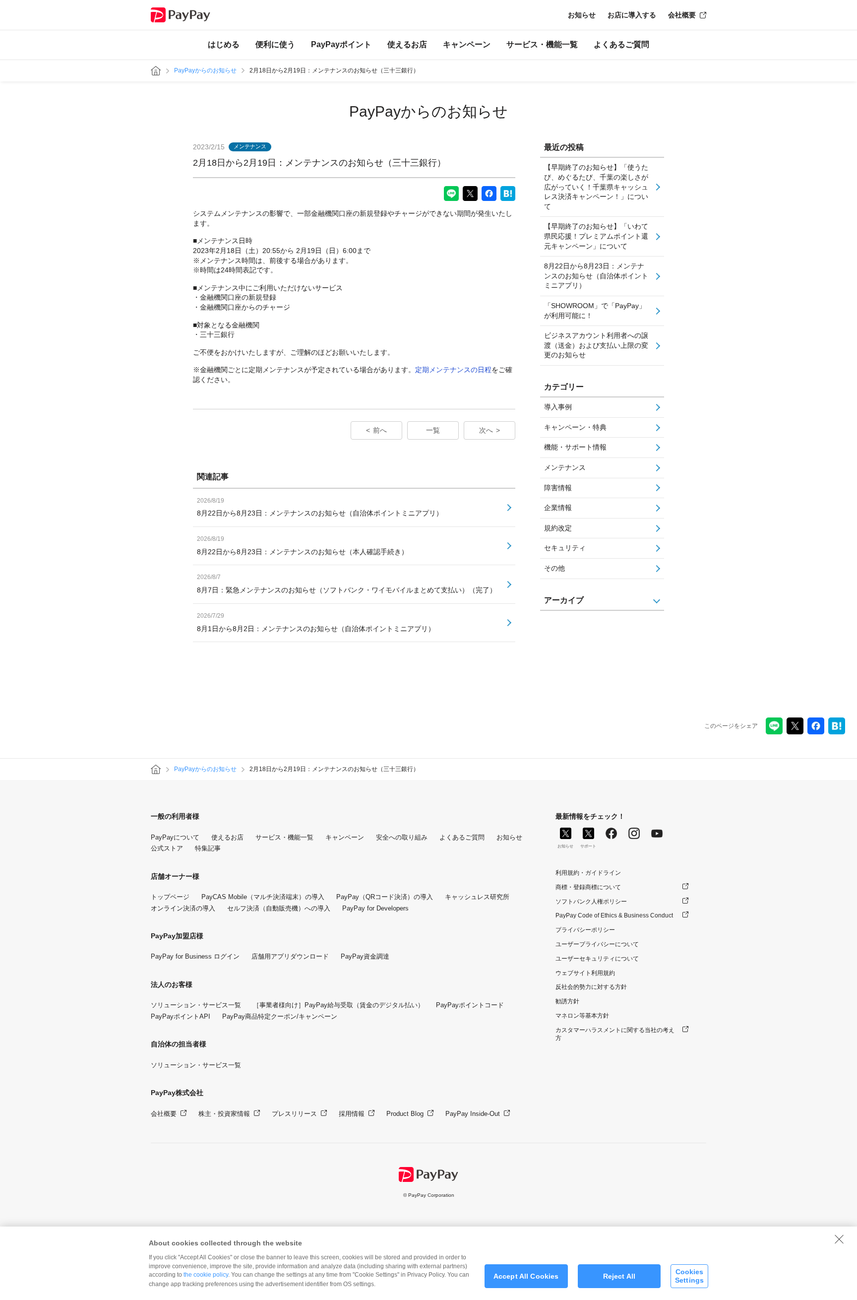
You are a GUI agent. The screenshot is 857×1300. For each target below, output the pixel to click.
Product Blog (405, 1113)
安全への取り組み (402, 837)
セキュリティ (565, 548)
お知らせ (582, 15)
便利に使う (275, 44)
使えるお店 (407, 44)
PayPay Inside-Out (472, 1113)
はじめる (224, 44)
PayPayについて (175, 837)
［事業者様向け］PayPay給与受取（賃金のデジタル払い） (338, 1005)
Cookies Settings (689, 1276)
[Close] (839, 1239)
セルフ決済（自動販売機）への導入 (278, 908)
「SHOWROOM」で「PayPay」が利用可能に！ (595, 311)
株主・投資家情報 (224, 1113)
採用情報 (352, 1113)
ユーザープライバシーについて (597, 944)
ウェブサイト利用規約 (585, 973)
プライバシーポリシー (585, 929)
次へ (486, 430)
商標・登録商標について (588, 887)
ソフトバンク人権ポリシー (591, 901)
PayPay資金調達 (365, 956)
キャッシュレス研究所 (477, 897)
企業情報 (558, 508)
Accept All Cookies (526, 1276)
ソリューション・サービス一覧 (196, 1005)
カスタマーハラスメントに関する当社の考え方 (614, 1034)
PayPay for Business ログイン (195, 956)
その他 (554, 568)
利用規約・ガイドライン (588, 872)
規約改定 (558, 528)
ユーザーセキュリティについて (597, 958)
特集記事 (208, 848)
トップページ (170, 897)
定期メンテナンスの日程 (453, 370)
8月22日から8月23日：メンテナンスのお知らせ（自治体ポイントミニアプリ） (596, 275)
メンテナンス (565, 467)
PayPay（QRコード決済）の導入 (384, 897)
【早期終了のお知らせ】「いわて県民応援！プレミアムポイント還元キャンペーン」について (596, 236)
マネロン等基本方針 (582, 1015)
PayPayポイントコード (470, 1005)
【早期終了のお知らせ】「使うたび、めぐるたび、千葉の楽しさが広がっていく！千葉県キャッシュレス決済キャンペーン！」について (596, 186)
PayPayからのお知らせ (205, 70)
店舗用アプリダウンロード (290, 956)
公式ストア (167, 848)
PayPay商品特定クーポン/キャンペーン (279, 1016)
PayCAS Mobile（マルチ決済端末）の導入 (262, 897)
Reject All (619, 1276)
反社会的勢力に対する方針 (591, 986)
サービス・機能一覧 (542, 44)
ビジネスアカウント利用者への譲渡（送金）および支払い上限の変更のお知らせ (596, 345)
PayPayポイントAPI (180, 1016)
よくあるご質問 (621, 44)
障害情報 (558, 488)
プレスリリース (294, 1113)
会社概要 (682, 15)
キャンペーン (466, 44)
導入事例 (558, 407)
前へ (380, 430)
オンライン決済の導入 (183, 908)
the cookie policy (206, 1274)
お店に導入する (632, 15)
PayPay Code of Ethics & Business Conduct (614, 915)
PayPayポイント (341, 44)
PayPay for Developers (375, 908)
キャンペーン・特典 (575, 427)
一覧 (433, 430)
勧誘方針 (567, 1001)
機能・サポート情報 (575, 447)
